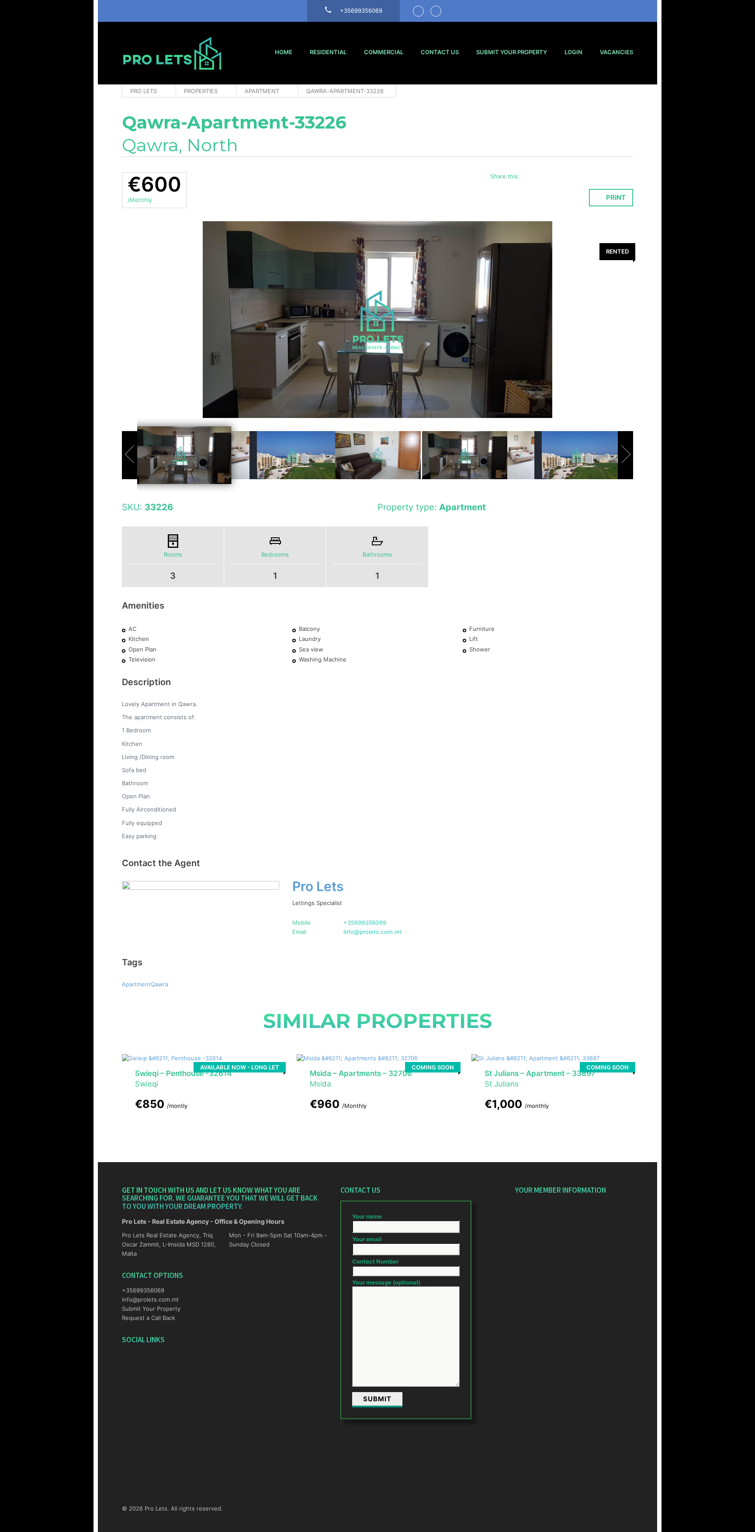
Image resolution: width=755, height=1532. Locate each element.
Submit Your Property (511, 52)
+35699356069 (364, 922)
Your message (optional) (386, 1282)
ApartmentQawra (145, 984)
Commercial (383, 52)
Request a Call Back (148, 1317)
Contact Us (440, 52)
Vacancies (616, 52)
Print (616, 197)
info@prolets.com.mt (372, 931)
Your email (367, 1239)
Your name (367, 1216)
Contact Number (375, 1261)
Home (283, 52)
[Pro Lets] (172, 53)
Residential (328, 52)
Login (573, 52)
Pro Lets (317, 886)
